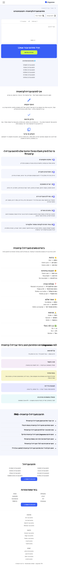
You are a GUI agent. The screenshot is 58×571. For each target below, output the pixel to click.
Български (15, 498)
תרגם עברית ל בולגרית (43, 475)
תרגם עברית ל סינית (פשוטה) (14, 475)
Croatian (23, 21)
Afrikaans (43, 493)
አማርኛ (43, 496)
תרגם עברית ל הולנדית (29, 70)
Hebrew (34, 21)
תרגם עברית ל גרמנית (29, 67)
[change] (29, 21)
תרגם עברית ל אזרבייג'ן (43, 473)
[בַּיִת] (55, 8)
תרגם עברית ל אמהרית (15, 468)
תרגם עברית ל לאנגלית (29, 65)
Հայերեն (15, 496)
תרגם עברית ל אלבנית (43, 468)
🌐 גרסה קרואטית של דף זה (29, 60)
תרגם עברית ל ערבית (43, 470)
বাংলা (43, 498)
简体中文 (15, 501)
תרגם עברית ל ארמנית (15, 470)
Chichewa (43, 501)
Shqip (14, 493)
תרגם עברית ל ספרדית (29, 74)
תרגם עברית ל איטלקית (29, 72)
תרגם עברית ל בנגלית (14, 473)
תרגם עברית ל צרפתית (29, 77)
